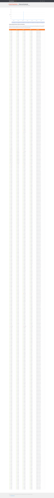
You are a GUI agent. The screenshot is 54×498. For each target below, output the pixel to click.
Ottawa (28, 25)
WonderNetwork (11, 1)
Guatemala (31, 25)
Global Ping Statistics (13, 4)
